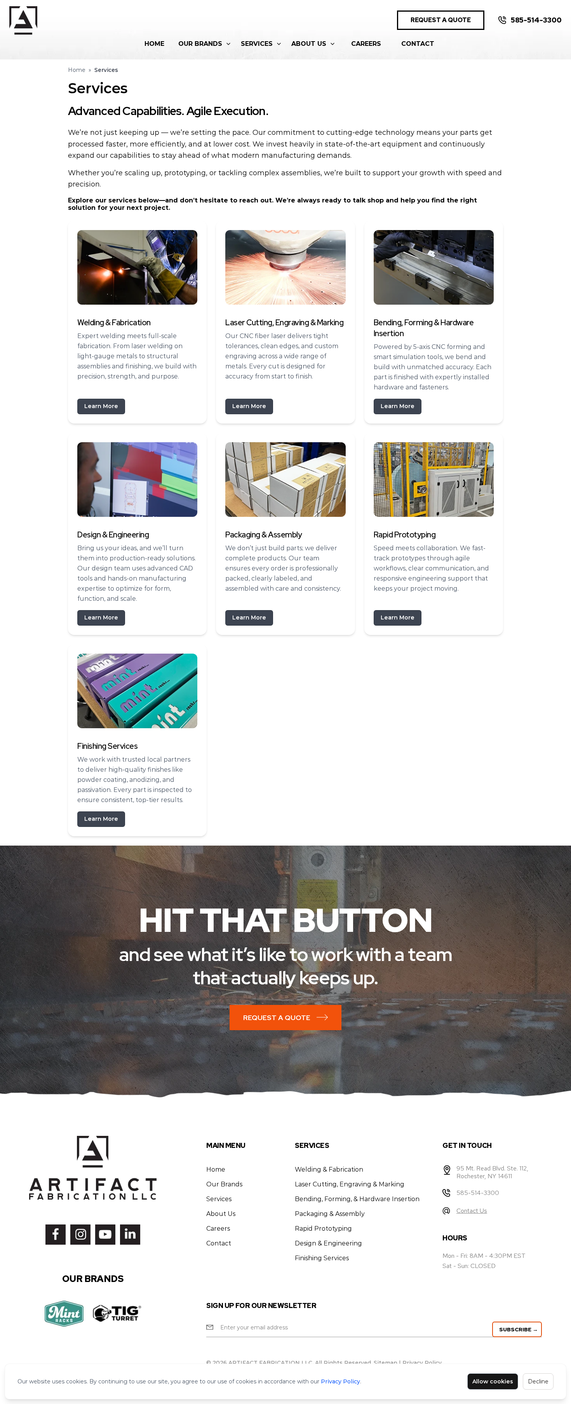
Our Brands (200, 43)
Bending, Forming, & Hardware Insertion (357, 1199)
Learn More (101, 406)
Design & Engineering (328, 1243)
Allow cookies (492, 1381)
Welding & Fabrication (329, 1169)
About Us (308, 43)
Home (154, 43)
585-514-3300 (536, 20)
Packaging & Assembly (330, 1213)
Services (257, 43)
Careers (366, 43)
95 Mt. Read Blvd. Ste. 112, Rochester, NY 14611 (492, 1172)
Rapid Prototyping (323, 1228)
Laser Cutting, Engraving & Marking (349, 1184)
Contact (417, 43)
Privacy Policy (340, 1381)
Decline (538, 1381)
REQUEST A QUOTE (441, 20)
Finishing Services (322, 1258)
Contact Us (471, 1211)
